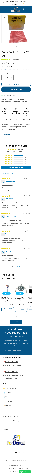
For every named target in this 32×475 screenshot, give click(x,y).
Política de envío (24, 468)
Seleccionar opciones (8, 309)
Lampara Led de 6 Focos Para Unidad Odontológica (20, 299)
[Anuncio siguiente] (29, 3)
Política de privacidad (16, 463)
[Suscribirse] (26, 351)
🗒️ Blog (5, 397)
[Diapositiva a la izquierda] (12, 47)
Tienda (5, 429)
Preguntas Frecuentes (11, 425)
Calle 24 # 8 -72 (11, 362)
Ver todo (16, 322)
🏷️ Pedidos (7, 405)
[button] (4, 9)
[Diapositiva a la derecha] (20, 47)
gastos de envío (8, 69)
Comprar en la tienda (10, 417)
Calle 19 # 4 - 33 (11, 372)
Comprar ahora (16, 90)
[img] (5, 178)
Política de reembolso (16, 471)
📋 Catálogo (7, 401)
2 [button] (15, 267)
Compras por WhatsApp (11, 421)
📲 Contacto (7, 393)
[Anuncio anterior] (3, 3)
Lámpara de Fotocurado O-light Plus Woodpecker (6, 299)
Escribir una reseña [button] (16, 167)
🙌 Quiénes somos (9, 389)
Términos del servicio (11, 468)
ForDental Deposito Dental (18, 460)
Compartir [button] (6, 135)
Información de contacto (16, 465)
